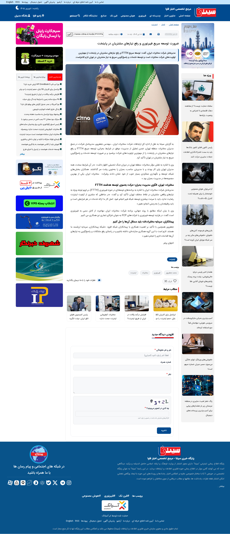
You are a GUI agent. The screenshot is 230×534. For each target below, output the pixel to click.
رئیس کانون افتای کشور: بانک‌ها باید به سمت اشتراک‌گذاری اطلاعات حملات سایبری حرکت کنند (197, 152)
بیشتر (22, 154)
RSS (17, 2)
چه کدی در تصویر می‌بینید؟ (157, 408)
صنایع (104, 16)
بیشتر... (220, 486)
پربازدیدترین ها (39, 77)
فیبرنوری (142, 16)
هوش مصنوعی (128, 16)
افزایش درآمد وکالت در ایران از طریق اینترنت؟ (42, 94)
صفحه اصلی (184, 16)
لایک (170, 281)
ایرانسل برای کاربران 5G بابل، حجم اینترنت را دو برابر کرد (166, 318)
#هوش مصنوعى (91, 496)
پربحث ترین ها (24, 77)
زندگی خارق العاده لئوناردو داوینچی (46, 109)
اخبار (163, 24)
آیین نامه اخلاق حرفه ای (83, 2)
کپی (69, 34)
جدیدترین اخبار (55, 77)
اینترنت (154, 24)
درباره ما (67, 2)
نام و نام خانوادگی (163, 350)
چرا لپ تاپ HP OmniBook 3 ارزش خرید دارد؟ (41, 84)
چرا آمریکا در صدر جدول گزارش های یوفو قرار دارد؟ (39, 104)
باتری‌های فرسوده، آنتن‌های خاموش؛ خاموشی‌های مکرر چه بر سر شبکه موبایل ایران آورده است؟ (198, 235)
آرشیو (59, 2)
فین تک (113, 16)
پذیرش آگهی (49, 2)
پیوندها (25, 2)
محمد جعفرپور (171, 272)
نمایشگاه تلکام (90, 16)
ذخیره (164, 430)
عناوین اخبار (169, 16)
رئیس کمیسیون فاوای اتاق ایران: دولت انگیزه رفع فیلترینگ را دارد (79, 318)
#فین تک (124, 496)
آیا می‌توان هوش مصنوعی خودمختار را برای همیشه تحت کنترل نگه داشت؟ (200, 194)
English (9, 2)
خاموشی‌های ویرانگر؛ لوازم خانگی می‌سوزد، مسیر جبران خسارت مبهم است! (198, 364)
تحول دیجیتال (36, 2)
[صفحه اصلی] (205, 12)
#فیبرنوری (109, 496)
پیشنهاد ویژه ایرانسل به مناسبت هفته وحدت (41, 114)
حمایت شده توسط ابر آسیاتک (115, 516)
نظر (169, 374)
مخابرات (145, 272)
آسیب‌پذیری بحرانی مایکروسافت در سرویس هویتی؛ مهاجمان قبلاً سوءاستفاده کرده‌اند (198, 323)
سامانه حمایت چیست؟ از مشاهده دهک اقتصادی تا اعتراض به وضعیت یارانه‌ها (198, 111)
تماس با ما (99, 2)
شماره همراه (166, 362)
